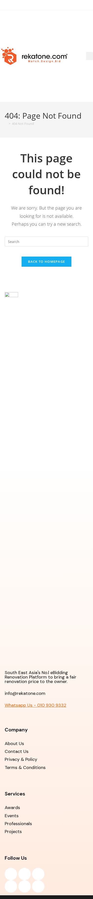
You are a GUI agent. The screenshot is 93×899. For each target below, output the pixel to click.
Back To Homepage (46, 261)
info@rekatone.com (25, 693)
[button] (89, 56)
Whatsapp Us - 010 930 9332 (35, 705)
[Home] (6, 123)
